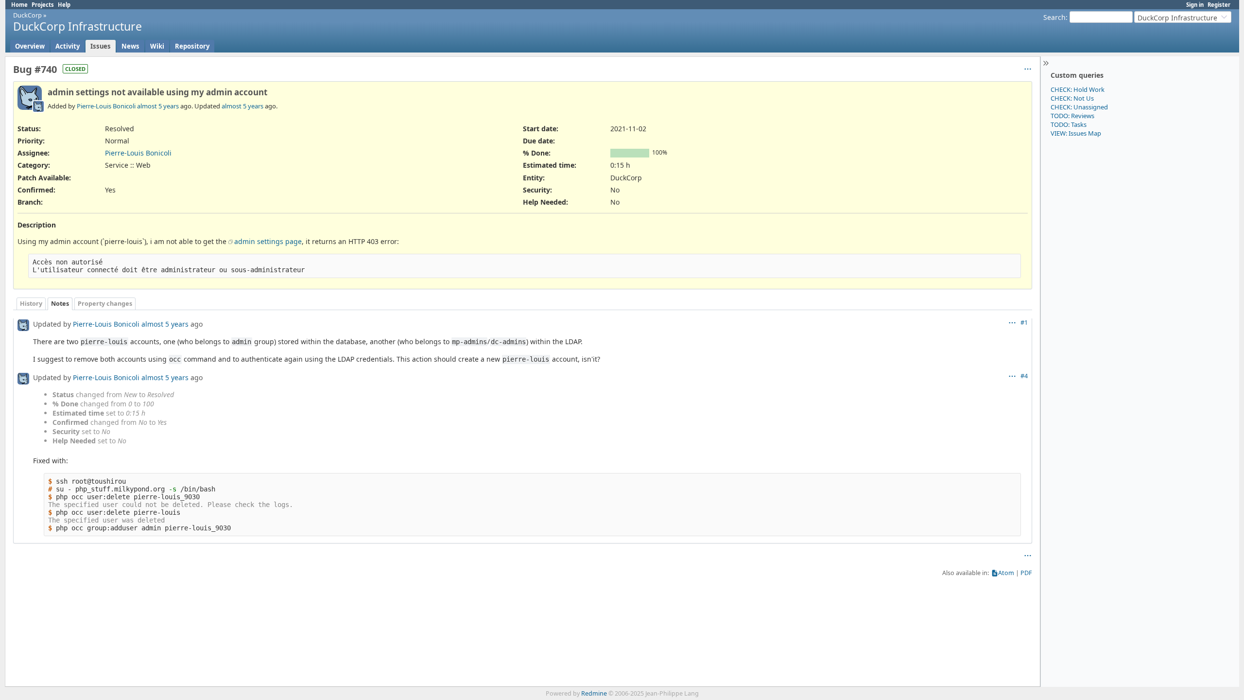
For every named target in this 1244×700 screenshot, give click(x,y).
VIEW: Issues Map (1076, 133)
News (130, 46)
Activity (67, 46)
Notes (60, 303)
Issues (100, 46)
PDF (1026, 573)
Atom (1006, 573)
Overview (30, 46)
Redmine (594, 693)
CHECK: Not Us (1072, 98)
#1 (1024, 322)
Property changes (105, 303)
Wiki (157, 46)
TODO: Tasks (1069, 124)
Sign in (1195, 4)
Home (19, 4)
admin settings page (268, 241)
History (31, 303)
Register (1219, 4)
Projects (43, 4)
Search (1054, 17)
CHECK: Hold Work (1078, 89)
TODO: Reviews (1072, 115)
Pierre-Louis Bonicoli (106, 106)
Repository (192, 46)
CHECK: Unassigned (1079, 107)
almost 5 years (158, 106)
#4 (1024, 376)
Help (64, 4)
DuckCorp (27, 15)
